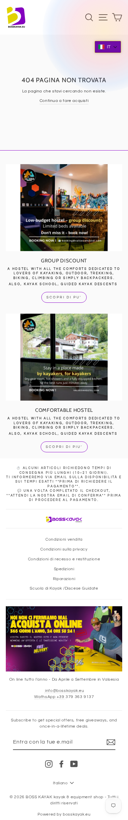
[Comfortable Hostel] (64, 357)
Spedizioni (64, 569)
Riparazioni (64, 579)
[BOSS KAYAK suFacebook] (61, 764)
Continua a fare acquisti (64, 101)
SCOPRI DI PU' (64, 297)
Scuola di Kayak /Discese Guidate (64, 588)
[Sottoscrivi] (110, 742)
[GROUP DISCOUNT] (64, 207)
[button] (108, 47)
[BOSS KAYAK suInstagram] (49, 764)
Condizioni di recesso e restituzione (64, 559)
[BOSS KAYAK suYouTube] (74, 764)
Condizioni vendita (64, 539)
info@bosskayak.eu (64, 690)
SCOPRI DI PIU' (64, 447)
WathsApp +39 (50, 697)
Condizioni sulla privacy (63, 549)
